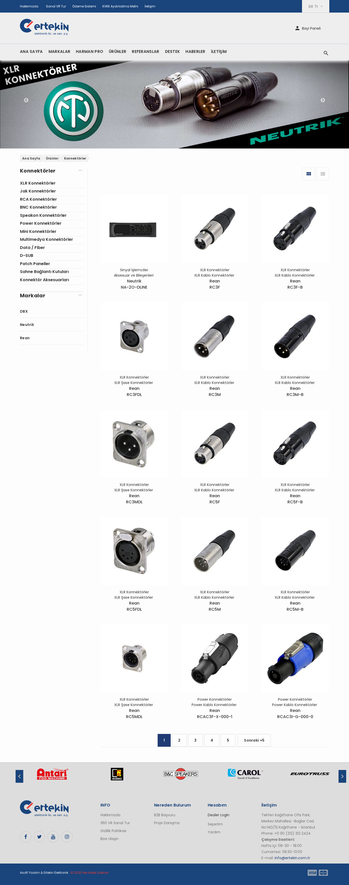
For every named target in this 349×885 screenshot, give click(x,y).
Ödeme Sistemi (84, 6)
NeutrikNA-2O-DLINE (134, 284)
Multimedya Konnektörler (46, 239)
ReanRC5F (215, 499)
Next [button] (342, 776)
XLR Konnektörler (38, 183)
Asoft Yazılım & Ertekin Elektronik (44, 872)
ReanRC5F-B (295, 499)
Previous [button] (19, 776)
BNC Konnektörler (38, 207)
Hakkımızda (29, 6)
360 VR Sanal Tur (115, 822)
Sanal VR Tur (56, 6)
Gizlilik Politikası (113, 830)
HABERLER (195, 51)
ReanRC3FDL (134, 391)
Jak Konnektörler (38, 191)
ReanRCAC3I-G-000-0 (295, 714)
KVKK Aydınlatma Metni (120, 6)
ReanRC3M (215, 391)
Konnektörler (75, 158)
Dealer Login (218, 815)
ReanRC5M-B (295, 606)
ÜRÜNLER (117, 51)
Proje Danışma (167, 822)
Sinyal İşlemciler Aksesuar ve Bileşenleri (134, 272)
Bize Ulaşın (109, 838)
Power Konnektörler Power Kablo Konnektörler (215, 702)
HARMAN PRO (89, 51)
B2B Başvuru (164, 815)
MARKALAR (59, 51)
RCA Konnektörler (38, 199)
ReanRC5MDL (134, 714)
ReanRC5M (215, 606)
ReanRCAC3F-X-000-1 (214, 714)
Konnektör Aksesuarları (44, 280)
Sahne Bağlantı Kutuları (44, 272)
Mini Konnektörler (38, 231)
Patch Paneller (35, 264)
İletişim (150, 6)
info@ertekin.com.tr (292, 857)
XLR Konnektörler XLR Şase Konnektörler (134, 380)
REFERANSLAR (145, 51)
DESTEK (172, 51)
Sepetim (215, 824)
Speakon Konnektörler (43, 215)
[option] (52, 776)
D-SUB (26, 255)
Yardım (214, 832)
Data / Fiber (32, 248)
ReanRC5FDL (134, 606)
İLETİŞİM (219, 51)
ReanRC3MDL (134, 499)
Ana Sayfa (31, 158)
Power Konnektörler (41, 223)
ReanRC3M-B (295, 391)
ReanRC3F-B (295, 284)
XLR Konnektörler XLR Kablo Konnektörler (214, 272)
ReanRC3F (215, 284)
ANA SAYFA (31, 51)
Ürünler (52, 158)
